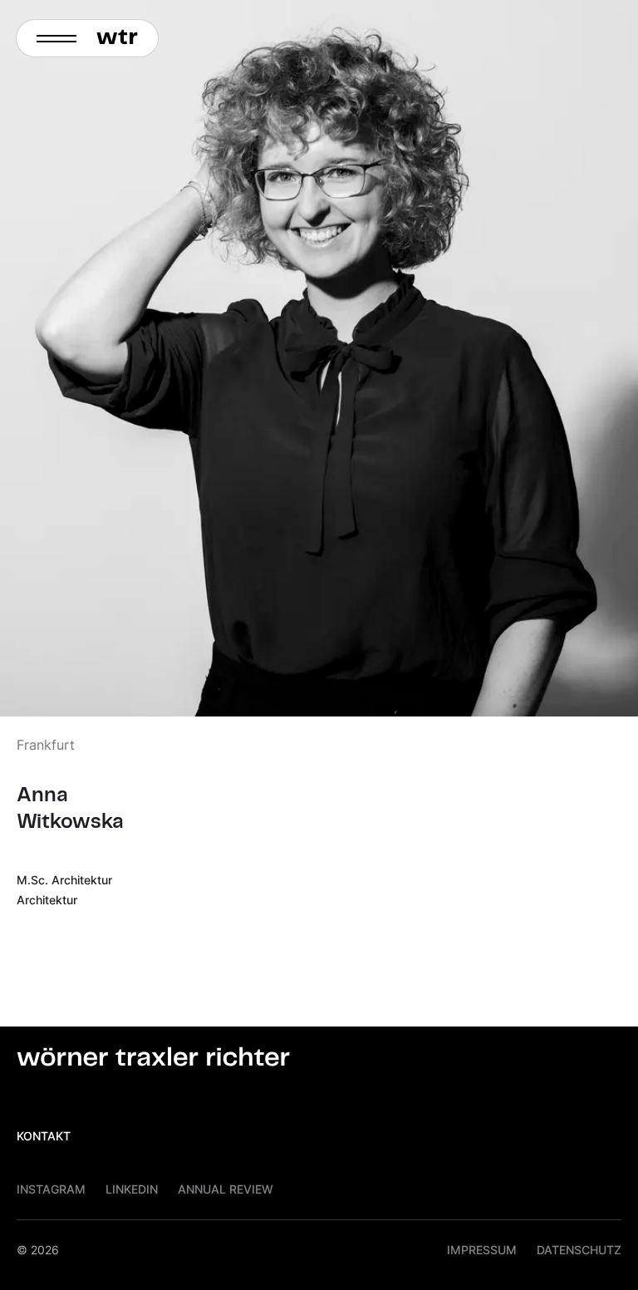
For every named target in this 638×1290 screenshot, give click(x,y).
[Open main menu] (51, 38)
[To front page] (122, 38)
